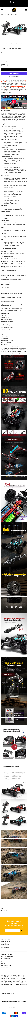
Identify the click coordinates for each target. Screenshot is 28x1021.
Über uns (3, 963)
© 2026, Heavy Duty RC (13, 1007)
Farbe (2, 52)
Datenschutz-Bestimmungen (7, 956)
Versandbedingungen (5, 960)
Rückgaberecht (4, 961)
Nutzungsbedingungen (6, 958)
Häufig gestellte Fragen (6, 965)
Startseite (2, 14)
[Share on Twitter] (4, 910)
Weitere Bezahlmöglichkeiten (14, 76)
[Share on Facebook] (2, 910)
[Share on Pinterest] (7, 910)
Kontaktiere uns (4, 967)
